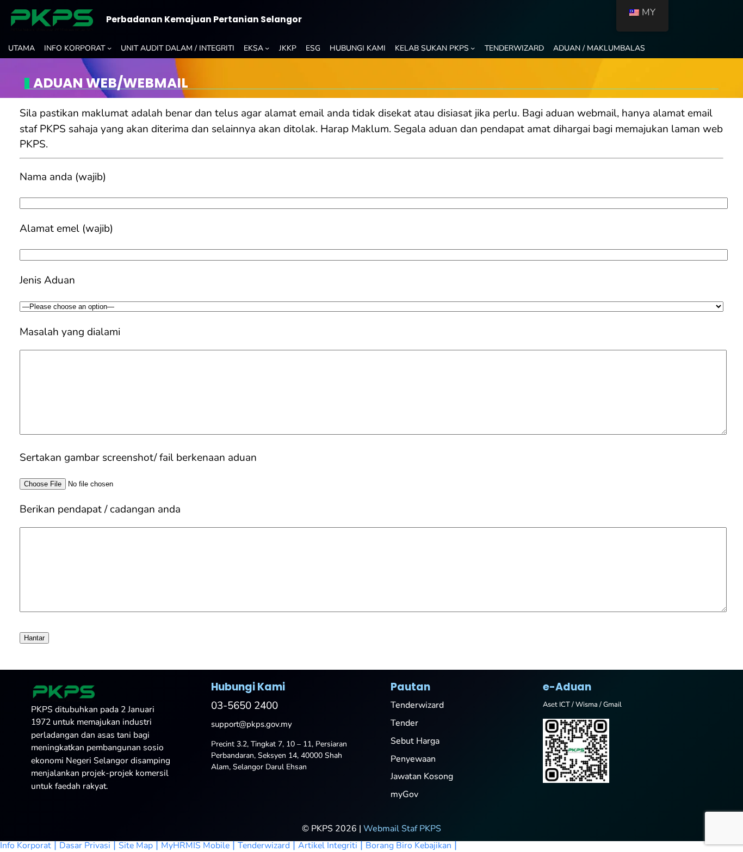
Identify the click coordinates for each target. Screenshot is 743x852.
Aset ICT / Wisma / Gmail (582, 704)
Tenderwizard (417, 705)
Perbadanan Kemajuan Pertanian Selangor (204, 19)
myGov (404, 794)
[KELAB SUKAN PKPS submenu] (472, 48)
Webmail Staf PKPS (402, 829)
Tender (404, 723)
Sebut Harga (415, 741)
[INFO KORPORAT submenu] (109, 48)
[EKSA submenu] (267, 48)
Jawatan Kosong (422, 776)
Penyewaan (413, 759)
